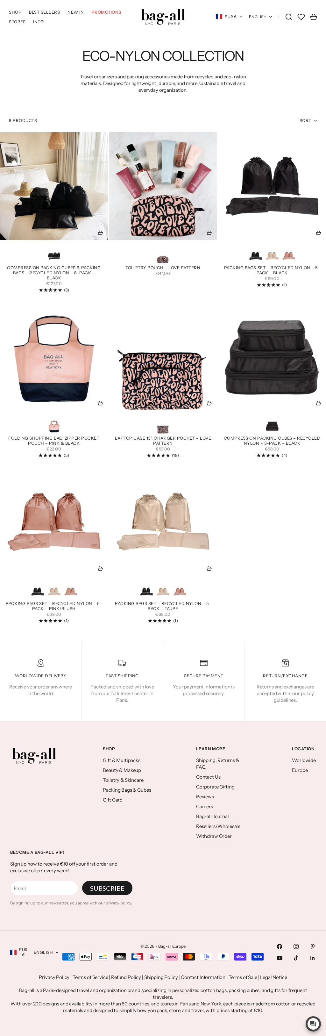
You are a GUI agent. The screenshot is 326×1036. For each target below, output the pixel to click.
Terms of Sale (243, 977)
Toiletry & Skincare (123, 780)
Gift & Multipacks (121, 760)
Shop (15, 12)
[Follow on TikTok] (296, 958)
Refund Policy (126, 977)
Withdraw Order (214, 836)
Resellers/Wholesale (218, 826)
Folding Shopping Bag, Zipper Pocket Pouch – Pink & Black (53, 441)
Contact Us (208, 777)
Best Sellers (44, 12)
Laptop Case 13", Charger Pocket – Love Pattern (163, 441)
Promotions (106, 12)
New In (75, 12)
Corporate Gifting (215, 787)
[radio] (54, 255)
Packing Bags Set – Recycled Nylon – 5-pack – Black (272, 270)
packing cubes (244, 990)
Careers (204, 806)
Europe (300, 770)
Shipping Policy (161, 977)
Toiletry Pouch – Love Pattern (162, 268)
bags (221, 990)
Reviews (205, 797)
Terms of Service (90, 977)
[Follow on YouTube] (279, 958)
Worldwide (304, 760)
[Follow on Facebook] (279, 946)
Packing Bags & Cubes (127, 790)
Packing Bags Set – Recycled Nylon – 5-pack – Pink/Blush (54, 606)
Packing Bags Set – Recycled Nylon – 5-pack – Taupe (163, 606)
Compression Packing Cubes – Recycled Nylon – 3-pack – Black (272, 441)
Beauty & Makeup (122, 770)
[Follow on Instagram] (296, 946)
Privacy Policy (54, 977)
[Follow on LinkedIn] (312, 958)
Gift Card (113, 800)
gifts (275, 990)
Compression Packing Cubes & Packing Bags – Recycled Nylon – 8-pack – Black (54, 273)
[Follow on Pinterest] (312, 946)
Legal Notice (273, 977)
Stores (17, 21)
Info (38, 21)
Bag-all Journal (212, 816)
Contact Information (203, 977)
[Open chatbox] (313, 1024)
